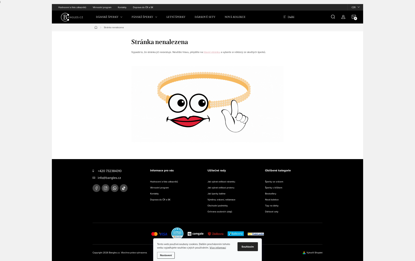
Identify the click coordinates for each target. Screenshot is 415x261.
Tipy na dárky (272, 205)
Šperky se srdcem (274, 181)
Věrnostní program (102, 7)
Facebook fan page (96, 188)
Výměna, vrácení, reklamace (221, 199)
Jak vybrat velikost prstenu (221, 187)
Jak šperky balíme (216, 193)
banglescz (105, 188)
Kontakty (122, 7)
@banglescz (124, 188)
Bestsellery (270, 193)
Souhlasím (248, 247)
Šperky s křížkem (273, 187)
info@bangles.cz (109, 177)
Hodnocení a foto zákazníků (72, 7)
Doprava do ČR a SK (143, 7)
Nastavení (166, 255)
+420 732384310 (110, 170)
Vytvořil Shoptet (314, 252)
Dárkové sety (271, 211)
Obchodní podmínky (218, 205)
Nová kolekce (272, 199)
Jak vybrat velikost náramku (221, 181)
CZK (354, 7)
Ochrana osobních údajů (220, 211)
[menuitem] (109, 17)
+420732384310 (115, 188)
